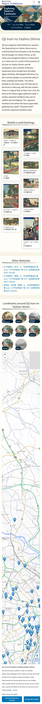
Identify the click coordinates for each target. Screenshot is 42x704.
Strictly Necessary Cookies (12, 699)
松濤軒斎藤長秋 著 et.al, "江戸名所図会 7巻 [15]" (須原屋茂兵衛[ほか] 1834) (21, 269)
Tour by (30, 25)
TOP (8, 24)
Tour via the (17, 25)
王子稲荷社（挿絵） (12, 275)
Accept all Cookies (32, 699)
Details (15, 690)
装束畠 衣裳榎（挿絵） (13, 285)
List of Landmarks (16, 27)
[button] (37, 632)
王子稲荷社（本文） (12, 266)
